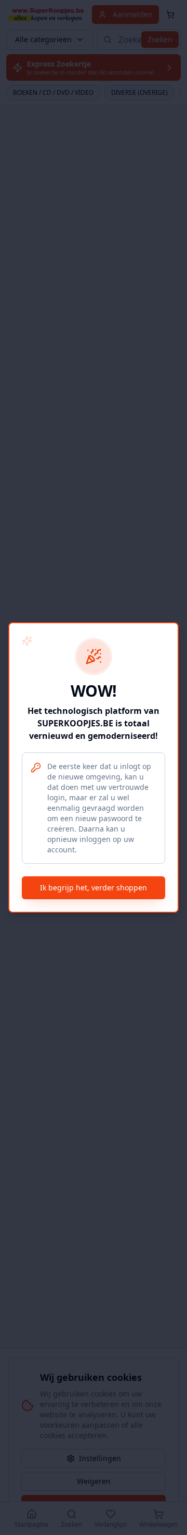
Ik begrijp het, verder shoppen (93, 887)
